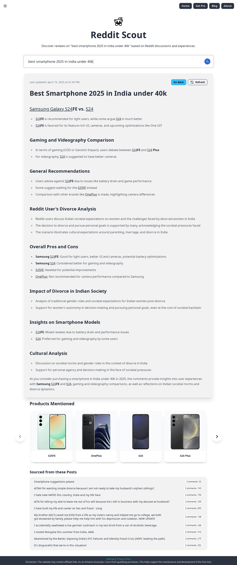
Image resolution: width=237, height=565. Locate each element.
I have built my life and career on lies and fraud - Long (117, 508)
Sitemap (110, 559)
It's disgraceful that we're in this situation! (117, 545)
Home (185, 6)
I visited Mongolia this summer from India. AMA (117, 532)
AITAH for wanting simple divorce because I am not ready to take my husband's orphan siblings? (117, 488)
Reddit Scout (118, 35)
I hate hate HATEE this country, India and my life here (117, 495)
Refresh (200, 82)
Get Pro (200, 6)
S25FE (82, 188)
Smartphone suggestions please (117, 481)
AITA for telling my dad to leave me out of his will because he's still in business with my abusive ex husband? (117, 501)
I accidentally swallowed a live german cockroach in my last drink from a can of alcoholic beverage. (117, 525)
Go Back (178, 82)
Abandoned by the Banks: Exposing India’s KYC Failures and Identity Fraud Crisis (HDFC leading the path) (117, 538)
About (228, 6)
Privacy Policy (124, 559)
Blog (214, 6)
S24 (69, 109)
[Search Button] (207, 61)
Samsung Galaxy (47, 109)
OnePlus (91, 194)
